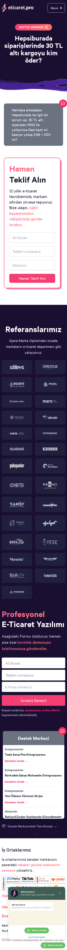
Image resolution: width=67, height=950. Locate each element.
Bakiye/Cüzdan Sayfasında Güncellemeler (33, 816)
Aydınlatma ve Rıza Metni (42, 710)
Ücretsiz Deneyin (34, 700)
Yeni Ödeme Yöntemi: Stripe (24, 796)
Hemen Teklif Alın (32, 278)
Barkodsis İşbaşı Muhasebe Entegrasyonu (33, 775)
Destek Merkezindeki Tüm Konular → (32, 826)
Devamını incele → (16, 761)
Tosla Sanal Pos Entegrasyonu (25, 754)
